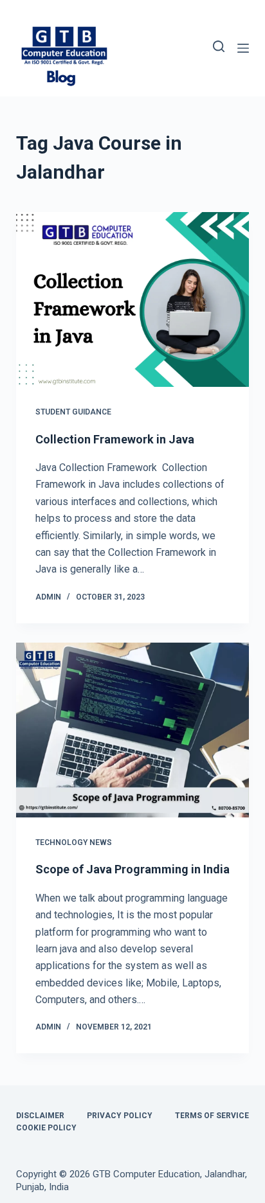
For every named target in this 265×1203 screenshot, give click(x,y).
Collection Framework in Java (114, 439)
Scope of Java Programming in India (132, 869)
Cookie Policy (46, 1127)
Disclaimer (40, 1115)
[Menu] (243, 48)
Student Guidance (73, 411)
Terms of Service (212, 1115)
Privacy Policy (119, 1115)
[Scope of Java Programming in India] (133, 730)
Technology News (73, 842)
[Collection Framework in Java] (133, 299)
